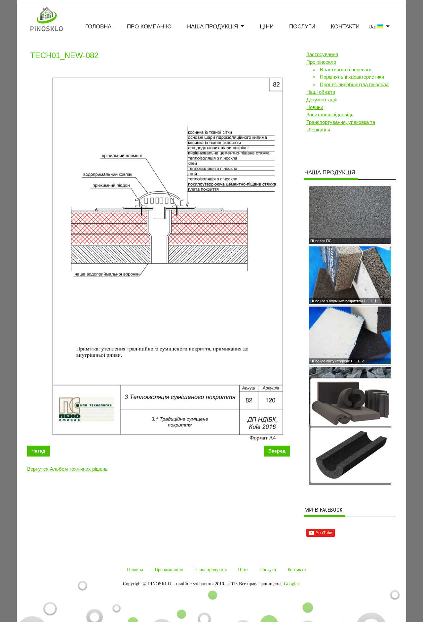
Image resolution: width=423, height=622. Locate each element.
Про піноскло (321, 62)
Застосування (322, 54)
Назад (38, 451)
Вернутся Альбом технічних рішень (67, 469)
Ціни (267, 27)
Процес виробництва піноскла (354, 85)
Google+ (292, 583)
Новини (314, 107)
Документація (321, 100)
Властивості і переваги (345, 70)
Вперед (277, 451)
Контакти (345, 27)
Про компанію (149, 27)
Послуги (302, 27)
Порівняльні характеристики (352, 77)
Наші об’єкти (320, 92)
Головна (98, 27)
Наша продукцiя (212, 27)
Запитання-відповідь (330, 115)
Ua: (372, 26)
